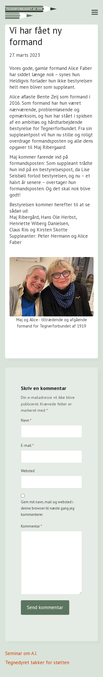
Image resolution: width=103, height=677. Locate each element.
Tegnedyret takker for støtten (37, 662)
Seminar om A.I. (21, 653)
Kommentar (31, 526)
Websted (28, 470)
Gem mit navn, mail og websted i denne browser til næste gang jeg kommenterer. (47, 508)
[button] (95, 12)
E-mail (27, 445)
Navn (26, 420)
